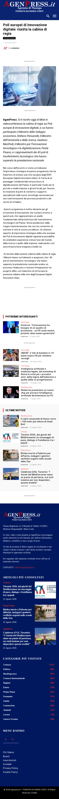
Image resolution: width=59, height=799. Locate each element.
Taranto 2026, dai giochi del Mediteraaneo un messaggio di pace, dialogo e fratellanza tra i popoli (37, 438)
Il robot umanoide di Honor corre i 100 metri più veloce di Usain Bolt (38, 421)
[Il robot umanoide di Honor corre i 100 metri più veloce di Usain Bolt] (11, 421)
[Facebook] (16, 56)
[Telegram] (43, 56)
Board (6, 756)
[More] (45, 301)
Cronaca (24, 431)
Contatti (7, 764)
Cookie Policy (10, 772)
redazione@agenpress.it (25, 567)
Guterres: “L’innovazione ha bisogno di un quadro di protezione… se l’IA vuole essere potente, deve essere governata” (38, 329)
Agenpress (25, 469)
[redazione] (5, 48)
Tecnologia (9, 38)
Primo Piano (25, 450)
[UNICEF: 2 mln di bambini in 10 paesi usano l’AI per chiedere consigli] (11, 355)
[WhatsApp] (29, 56)
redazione (15, 48)
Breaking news (26, 387)
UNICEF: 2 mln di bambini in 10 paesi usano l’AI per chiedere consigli (37, 356)
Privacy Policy (10, 768)
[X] (23, 56)
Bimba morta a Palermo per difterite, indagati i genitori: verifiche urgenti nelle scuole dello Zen (36, 457)
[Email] (36, 56)
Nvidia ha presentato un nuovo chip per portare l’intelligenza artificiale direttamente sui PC (37, 393)
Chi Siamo (8, 752)
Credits (34, 793)
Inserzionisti (9, 760)
